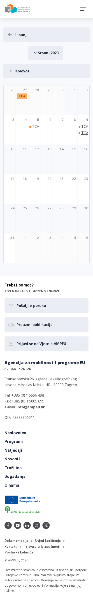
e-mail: (25, 407)
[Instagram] (36, 525)
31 (12, 237)
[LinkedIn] (27, 525)
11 (25, 149)
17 (12, 178)
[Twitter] (46, 525)
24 (12, 208)
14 (62, 149)
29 (74, 208)
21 (62, 178)
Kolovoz (22, 71)
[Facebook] (8, 525)
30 (86, 208)
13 (49, 149)
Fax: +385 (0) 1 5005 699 (24, 401)
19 (37, 178)
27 (49, 208)
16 (86, 149)
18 (25, 178)
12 (37, 149)
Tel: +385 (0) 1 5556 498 (24, 395)
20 (49, 178)
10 (12, 149)
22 (74, 178)
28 (62, 208)
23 (86, 178)
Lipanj (21, 34)
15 (74, 149)
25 (25, 208)
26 (37, 208)
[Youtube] (17, 525)
